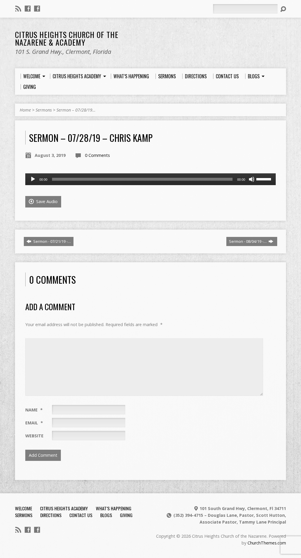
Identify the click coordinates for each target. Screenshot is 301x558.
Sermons (44, 110)
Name (34, 410)
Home (25, 110)
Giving (126, 515)
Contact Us (80, 515)
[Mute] (252, 179)
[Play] (33, 179)
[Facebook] (28, 8)
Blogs (106, 515)
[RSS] (18, 8)
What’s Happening (113, 508)
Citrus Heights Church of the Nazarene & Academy (66, 38)
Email (34, 423)
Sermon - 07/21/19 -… (51, 241)
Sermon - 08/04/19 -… (248, 241)
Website (34, 436)
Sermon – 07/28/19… (76, 110)
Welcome (23, 508)
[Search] (283, 9)
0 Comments (97, 155)
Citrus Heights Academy (64, 508)
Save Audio (46, 201)
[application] (150, 179)
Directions (50, 515)
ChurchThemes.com (267, 543)
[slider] (264, 178)
